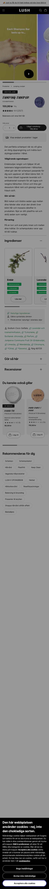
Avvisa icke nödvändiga (24, 876)
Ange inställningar (24, 868)
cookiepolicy (24, 861)
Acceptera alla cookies (24, 883)
